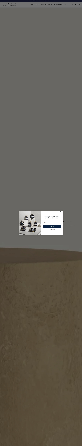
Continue (52, 226)
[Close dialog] (61, 212)
